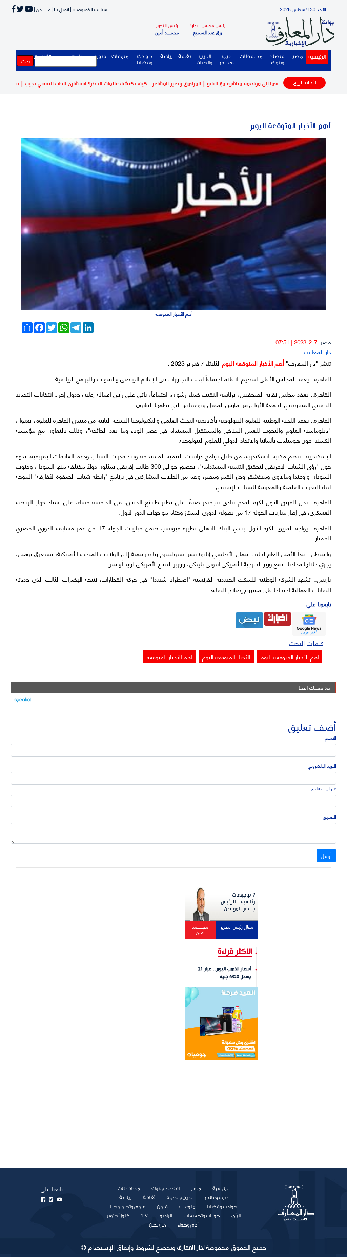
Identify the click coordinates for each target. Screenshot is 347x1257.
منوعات (120, 56)
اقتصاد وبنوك (277, 60)
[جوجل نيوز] (309, 622)
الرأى (236, 1216)
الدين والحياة (204, 60)
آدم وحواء (188, 1225)
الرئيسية (316, 57)
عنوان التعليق (323, 788)
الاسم (330, 737)
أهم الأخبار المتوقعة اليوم (252, 362)
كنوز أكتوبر (118, 1216)
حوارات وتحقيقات (202, 1216)
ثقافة (184, 56)
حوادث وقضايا (144, 60)
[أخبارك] (277, 618)
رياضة (166, 56)
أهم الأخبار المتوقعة (169, 656)
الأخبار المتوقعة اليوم (226, 656)
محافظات (251, 56)
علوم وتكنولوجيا (127, 1207)
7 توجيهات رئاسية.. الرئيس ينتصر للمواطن (238, 902)
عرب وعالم (227, 60)
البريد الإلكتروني (322, 765)
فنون (162, 1207)
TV (144, 1216)
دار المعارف (317, 351)
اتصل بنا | (60, 9)
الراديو (166, 1216)
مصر (297, 56)
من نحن (157, 1225)
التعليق (329, 816)
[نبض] (249, 619)
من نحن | (42, 9)
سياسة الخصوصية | (88, 9)
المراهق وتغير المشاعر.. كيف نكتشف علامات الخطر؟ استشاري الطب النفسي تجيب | (136, 84)
